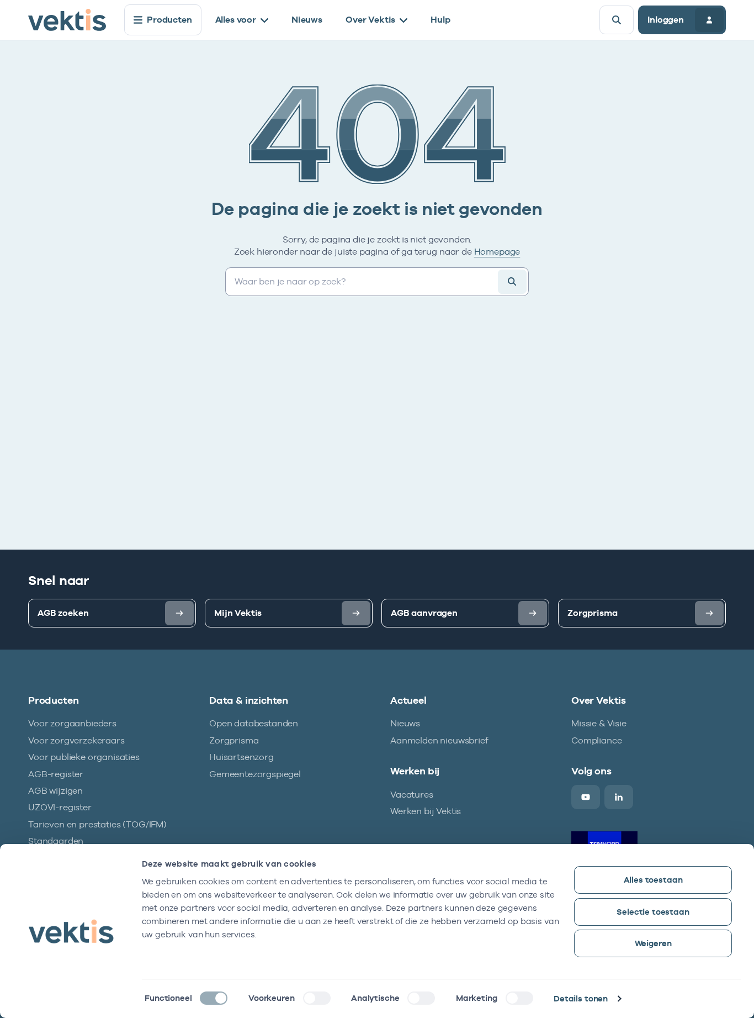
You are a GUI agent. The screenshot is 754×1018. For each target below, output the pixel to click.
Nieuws (306, 19)
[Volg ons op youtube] (585, 797)
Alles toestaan (653, 879)
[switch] (317, 998)
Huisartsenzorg (241, 757)
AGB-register (55, 774)
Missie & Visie (598, 723)
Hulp (440, 19)
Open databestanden (253, 723)
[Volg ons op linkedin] (618, 797)
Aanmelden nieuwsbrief (439, 740)
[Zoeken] (616, 20)
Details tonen (581, 998)
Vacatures (411, 794)
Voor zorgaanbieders (72, 723)
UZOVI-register (60, 807)
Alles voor (235, 19)
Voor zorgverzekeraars (76, 740)
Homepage (497, 251)
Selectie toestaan (653, 911)
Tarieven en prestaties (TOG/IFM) (97, 824)
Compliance (596, 740)
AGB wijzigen (55, 790)
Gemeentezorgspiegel (255, 774)
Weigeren (653, 943)
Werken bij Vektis (425, 811)
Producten (169, 19)
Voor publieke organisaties (84, 757)
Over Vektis (370, 19)
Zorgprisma (233, 740)
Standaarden (55, 841)
